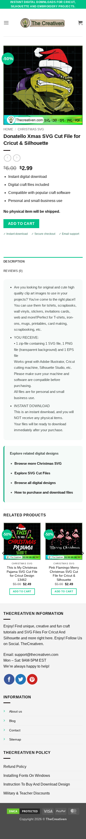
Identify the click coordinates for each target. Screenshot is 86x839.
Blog (12, 721)
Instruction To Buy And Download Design (36, 784)
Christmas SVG (31, 129)
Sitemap (15, 739)
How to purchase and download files (43, 492)
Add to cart (21, 224)
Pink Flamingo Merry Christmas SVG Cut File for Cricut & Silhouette (64, 574)
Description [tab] (14, 261)
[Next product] (7, 158)
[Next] (82, 562)
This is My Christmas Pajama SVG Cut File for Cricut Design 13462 (22, 574)
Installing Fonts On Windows (26, 775)
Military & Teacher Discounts (26, 793)
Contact (14, 730)
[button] (6, 22)
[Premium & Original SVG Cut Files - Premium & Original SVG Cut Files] (43, 23)
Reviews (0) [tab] (12, 271)
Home (8, 129)
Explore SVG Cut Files (32, 473)
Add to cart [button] (22, 591)
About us (15, 711)
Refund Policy (14, 767)
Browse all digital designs (35, 483)
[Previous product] (16, 158)
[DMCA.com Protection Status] (23, 811)
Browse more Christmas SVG (38, 463)
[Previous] (3, 562)
